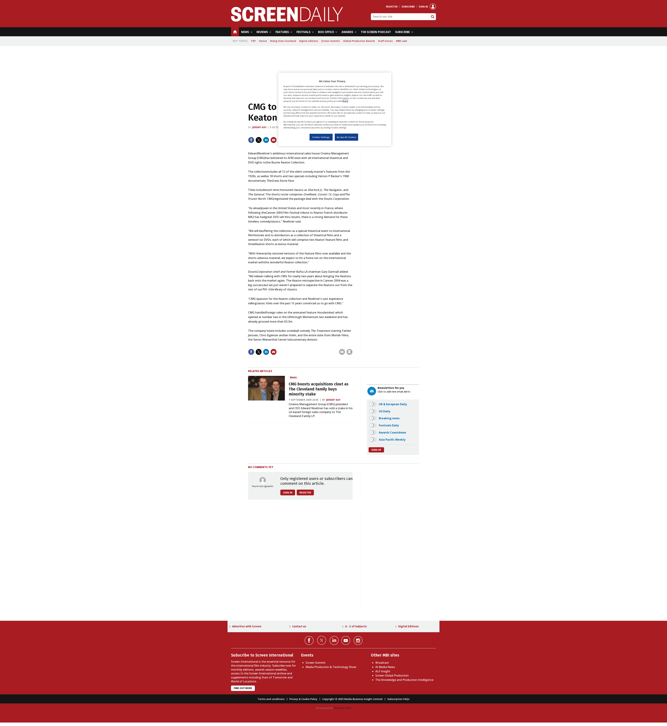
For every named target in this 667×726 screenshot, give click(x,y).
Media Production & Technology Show (331, 667)
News (293, 377)
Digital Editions (408, 626)
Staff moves (385, 41)
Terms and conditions (271, 699)
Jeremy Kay (259, 127)
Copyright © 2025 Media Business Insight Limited (352, 699)
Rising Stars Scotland (283, 41)
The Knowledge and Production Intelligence (404, 680)
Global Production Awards (359, 41)
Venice (263, 41)
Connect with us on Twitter (321, 640)
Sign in (423, 6)
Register (392, 6)
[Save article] (349, 352)
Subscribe (408, 6)
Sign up (376, 449)
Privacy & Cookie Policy (303, 699)
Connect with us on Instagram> (358, 640)
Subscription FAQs (398, 699)
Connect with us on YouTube (345, 640)
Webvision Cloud (342, 708)
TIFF (253, 41)
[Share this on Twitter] (259, 140)
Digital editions (308, 41)
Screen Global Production (392, 675)
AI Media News (385, 667)
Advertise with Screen (246, 626)
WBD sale (401, 41)
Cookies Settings (321, 137)
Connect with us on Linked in (334, 640)
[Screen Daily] (287, 20)
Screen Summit (330, 41)
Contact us (299, 626)
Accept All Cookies (346, 137)
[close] (352, 344)
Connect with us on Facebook (309, 640)
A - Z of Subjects (356, 626)
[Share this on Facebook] (251, 140)
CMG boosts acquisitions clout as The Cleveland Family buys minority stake (318, 389)
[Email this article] (273, 140)
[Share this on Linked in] (266, 140)
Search (432, 16)
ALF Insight (382, 671)
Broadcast (382, 663)
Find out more (243, 688)
